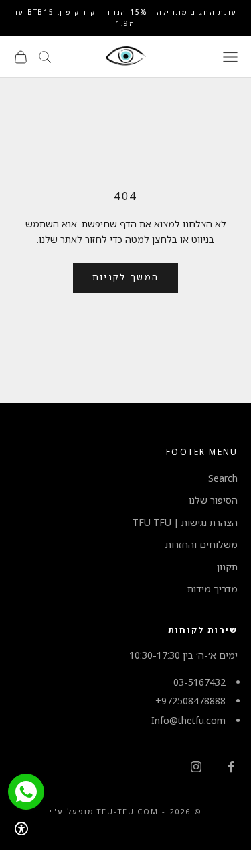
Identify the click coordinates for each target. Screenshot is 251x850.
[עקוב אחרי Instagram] (196, 767)
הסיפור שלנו (213, 500)
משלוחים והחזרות (201, 544)
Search (223, 478)
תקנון (227, 566)
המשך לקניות (125, 277)
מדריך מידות (212, 588)
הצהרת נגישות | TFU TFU (185, 522)
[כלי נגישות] (21, 828)
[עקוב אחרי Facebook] (231, 767)
